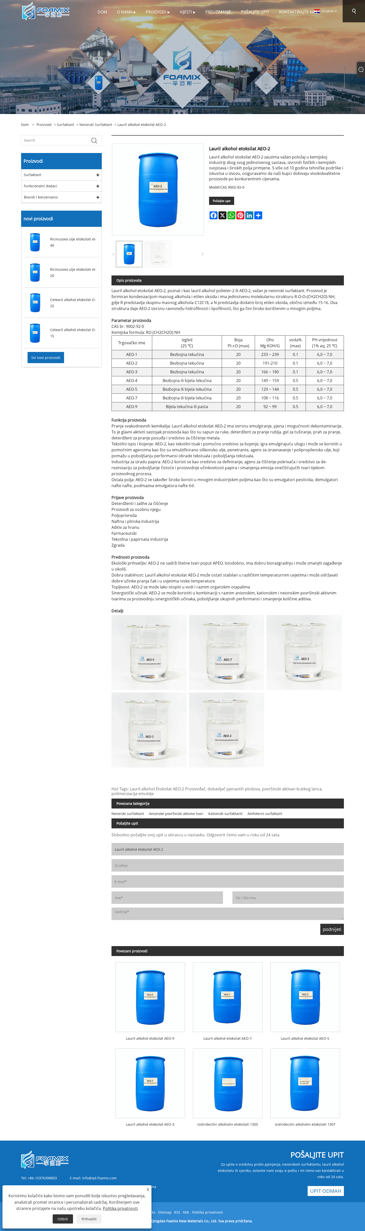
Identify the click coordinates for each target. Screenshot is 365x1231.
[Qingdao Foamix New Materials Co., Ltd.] (46, 10)
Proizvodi (44, 124)
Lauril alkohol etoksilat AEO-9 (150, 1038)
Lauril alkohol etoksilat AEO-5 (305, 1038)
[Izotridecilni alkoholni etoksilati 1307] (305, 1081)
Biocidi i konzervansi (41, 197)
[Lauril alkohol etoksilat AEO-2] (129, 254)
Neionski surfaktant (95, 124)
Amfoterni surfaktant (265, 813)
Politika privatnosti (207, 1212)
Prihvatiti (89, 1219)
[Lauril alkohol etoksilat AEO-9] (150, 995)
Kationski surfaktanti (225, 813)
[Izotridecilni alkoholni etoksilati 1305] (227, 1081)
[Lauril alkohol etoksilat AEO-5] (305, 995)
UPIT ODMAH (325, 1191)
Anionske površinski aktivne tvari (176, 813)
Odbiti (63, 1219)
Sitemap (165, 1212)
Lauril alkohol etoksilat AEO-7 (227, 1038)
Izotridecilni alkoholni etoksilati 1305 (227, 1124)
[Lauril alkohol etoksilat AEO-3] (150, 1081)
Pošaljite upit (221, 201)
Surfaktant (65, 124)
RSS (177, 1212)
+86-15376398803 (42, 1178)
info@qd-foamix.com (99, 1178)
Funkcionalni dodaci (40, 186)
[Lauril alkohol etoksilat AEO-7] (227, 995)
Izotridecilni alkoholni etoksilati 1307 (305, 1124)
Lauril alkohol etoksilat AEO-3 (150, 1124)
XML (186, 1212)
